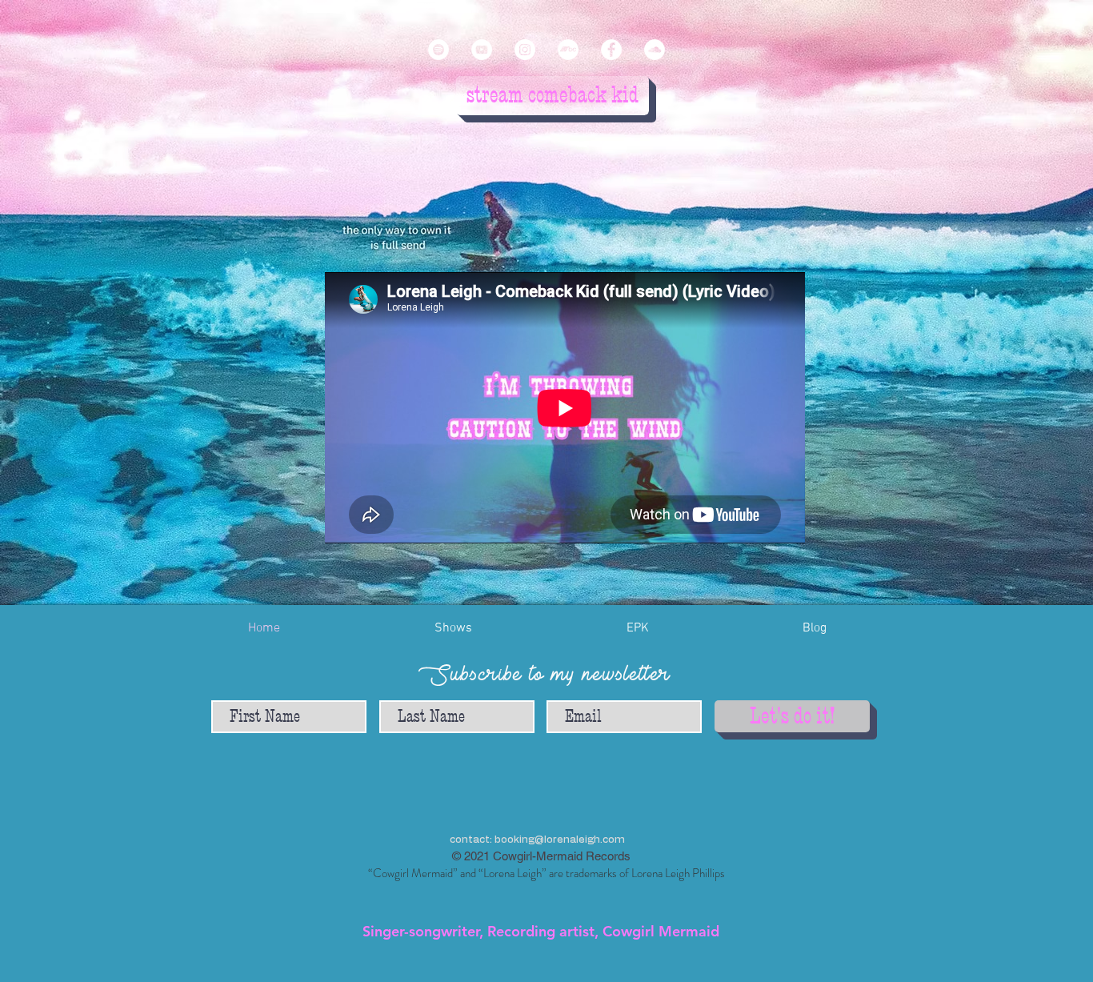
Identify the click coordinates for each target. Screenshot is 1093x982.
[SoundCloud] (654, 49)
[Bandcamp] (568, 49)
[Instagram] (524, 49)
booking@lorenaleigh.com (559, 840)
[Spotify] (438, 49)
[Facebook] (611, 49)
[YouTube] (481, 49)
